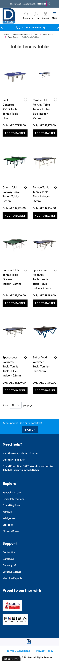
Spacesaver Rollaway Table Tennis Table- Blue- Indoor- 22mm (12, 366)
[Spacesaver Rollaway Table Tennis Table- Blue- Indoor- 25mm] (45, 244)
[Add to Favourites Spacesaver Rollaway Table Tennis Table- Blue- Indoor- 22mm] (26, 357)
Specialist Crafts (12, 492)
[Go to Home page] (8, 16)
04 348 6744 (18, 459)
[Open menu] (54, 13)
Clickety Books (11, 531)
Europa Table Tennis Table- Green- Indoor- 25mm (12, 276)
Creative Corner (12, 571)
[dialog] (11, 658)
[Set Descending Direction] (24, 657)
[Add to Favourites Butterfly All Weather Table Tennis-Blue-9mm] (55, 357)
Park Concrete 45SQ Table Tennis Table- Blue (11, 109)
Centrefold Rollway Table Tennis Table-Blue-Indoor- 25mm (41, 109)
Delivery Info (10, 565)
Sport (35, 34)
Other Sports (47, 34)
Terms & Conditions (18, 650)
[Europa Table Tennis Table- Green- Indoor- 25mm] (15, 244)
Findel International (21, 34)
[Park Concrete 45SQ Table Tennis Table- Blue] (15, 74)
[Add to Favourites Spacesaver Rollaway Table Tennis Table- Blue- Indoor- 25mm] (55, 270)
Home (6, 34)
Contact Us (9, 552)
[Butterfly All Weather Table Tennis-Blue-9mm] (45, 332)
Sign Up (30, 429)
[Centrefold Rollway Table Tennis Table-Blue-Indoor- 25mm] (45, 74)
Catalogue (8, 558)
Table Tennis (13, 37)
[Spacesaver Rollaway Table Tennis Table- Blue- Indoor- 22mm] (15, 332)
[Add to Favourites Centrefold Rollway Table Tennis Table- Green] (26, 187)
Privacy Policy (44, 650)
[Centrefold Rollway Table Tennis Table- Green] (15, 162)
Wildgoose (9, 518)
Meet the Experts (12, 578)
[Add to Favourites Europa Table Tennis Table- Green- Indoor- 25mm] (26, 270)
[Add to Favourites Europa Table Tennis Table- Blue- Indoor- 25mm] (55, 187)
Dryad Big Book (11, 505)
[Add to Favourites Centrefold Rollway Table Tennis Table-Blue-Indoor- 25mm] (55, 100)
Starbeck (8, 524)
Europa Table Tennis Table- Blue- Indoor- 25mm (41, 194)
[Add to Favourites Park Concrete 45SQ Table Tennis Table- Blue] (26, 100)
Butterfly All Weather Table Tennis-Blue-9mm (41, 364)
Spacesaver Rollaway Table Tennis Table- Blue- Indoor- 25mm (42, 279)
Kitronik (7, 511)
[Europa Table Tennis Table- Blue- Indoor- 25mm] (45, 162)
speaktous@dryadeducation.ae (20, 453)
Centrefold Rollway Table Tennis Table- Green (11, 194)
